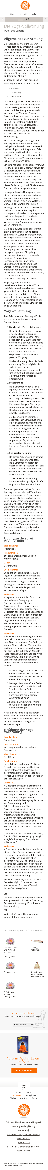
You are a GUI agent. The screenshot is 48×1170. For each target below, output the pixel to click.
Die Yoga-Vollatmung (35, 948)
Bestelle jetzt (24, 1070)
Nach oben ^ (24, 1087)
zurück (2, 19)
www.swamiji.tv (24, 1130)
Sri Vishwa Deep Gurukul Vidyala (23, 1134)
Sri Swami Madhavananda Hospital (23, 1122)
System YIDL (24, 1142)
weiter (45, 19)
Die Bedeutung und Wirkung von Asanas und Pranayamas (10, 952)
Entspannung (9, 972)
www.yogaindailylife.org (23, 1126)
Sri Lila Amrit (23, 1138)
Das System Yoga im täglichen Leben (25, 5)
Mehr (33, 14)
